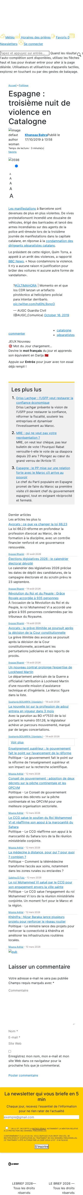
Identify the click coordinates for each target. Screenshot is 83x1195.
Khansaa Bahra (36, 135)
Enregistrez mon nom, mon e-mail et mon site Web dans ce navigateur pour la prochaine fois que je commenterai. (38, 1060)
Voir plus (17, 742)
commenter (16, 333)
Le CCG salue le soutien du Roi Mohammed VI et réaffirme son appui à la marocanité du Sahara (40, 822)
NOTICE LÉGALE (39, 1128)
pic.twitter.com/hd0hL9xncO (34, 304)
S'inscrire (41, 1146)
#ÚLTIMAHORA (26, 285)
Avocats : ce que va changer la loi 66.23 (37, 524)
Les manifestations (22, 208)
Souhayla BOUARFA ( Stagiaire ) (25, 701)
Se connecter (33, 44)
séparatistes (66, 335)
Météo (10, 37)
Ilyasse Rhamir (16, 554)
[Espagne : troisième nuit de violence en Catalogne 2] (13, 160)
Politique (23, 85)
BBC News (16, 261)
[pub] (12, 951)
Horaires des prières (36, 37)
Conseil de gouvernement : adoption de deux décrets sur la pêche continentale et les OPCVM (41, 783)
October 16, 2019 (56, 315)
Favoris (62, 37)
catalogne (64, 330)
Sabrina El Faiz (16, 877)
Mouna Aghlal (15, 773)
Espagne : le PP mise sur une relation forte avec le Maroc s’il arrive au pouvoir (43, 472)
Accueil (12, 85)
